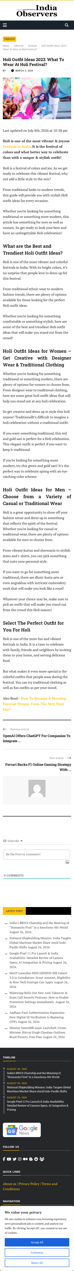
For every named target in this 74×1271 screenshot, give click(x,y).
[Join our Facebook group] (41, 1159)
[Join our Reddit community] (36, 1159)
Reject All (37, 1263)
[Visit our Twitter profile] (15, 1159)
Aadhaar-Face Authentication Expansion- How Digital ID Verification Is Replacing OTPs (37, 1017)
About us (9, 1183)
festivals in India (17, 146)
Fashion (9, 39)
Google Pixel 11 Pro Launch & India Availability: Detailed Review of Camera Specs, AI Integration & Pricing (36, 957)
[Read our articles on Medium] (25, 1159)
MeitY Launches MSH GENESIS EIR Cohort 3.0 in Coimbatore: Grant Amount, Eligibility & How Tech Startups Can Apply (39, 977)
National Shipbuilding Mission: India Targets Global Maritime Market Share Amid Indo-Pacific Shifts (40, 942)
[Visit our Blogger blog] (31, 1159)
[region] (37, 1238)
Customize (37, 1252)
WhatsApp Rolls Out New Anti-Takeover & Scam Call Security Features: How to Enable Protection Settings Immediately (38, 997)
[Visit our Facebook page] (4, 1159)
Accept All (37, 1242)
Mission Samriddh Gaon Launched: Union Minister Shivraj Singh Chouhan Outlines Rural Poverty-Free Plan (37, 1032)
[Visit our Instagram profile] (19, 1159)
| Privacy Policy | (29, 1183)
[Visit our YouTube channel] (9, 1159)
